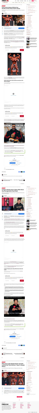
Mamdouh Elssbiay (30, 204)
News (23, 2)
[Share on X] (2, 31)
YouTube (19, 164)
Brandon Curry (29, 23)
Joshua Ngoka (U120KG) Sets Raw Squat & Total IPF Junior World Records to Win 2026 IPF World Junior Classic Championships (33, 38)
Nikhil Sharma (5, 174)
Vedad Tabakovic (5, 407)
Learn (21, 2)
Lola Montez (17, 263)
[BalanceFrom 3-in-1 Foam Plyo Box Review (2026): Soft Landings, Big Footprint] (28, 41)
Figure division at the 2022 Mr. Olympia (12, 266)
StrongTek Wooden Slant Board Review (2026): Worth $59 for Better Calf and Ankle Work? (33, 44)
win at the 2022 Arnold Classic (13, 261)
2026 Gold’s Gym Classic (30, 7)
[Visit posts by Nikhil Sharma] (2, 174)
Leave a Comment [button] (22, 183)
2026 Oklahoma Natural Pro (30, 12)
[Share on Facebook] (2, 29)
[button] (33, 0)
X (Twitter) (16, 164)
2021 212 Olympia (6, 33)
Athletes (13, 2)
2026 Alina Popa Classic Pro (30, 194)
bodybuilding (10, 169)
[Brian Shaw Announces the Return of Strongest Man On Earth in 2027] (28, 221)
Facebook (12, 164)
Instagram (14, 164)
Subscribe (22, 235)
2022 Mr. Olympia (7, 169)
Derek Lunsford (11, 33)
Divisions (19, 2)
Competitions (16, 2)
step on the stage (10, 77)
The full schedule (28, 13)
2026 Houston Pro (29, 191)
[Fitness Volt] (5, 1)
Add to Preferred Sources (12, 336)
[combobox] (32, 2)
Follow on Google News (19, 336)
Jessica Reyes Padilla (6, 263)
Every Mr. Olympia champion (29, 206)
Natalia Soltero (21, 262)
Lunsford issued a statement (13, 147)
